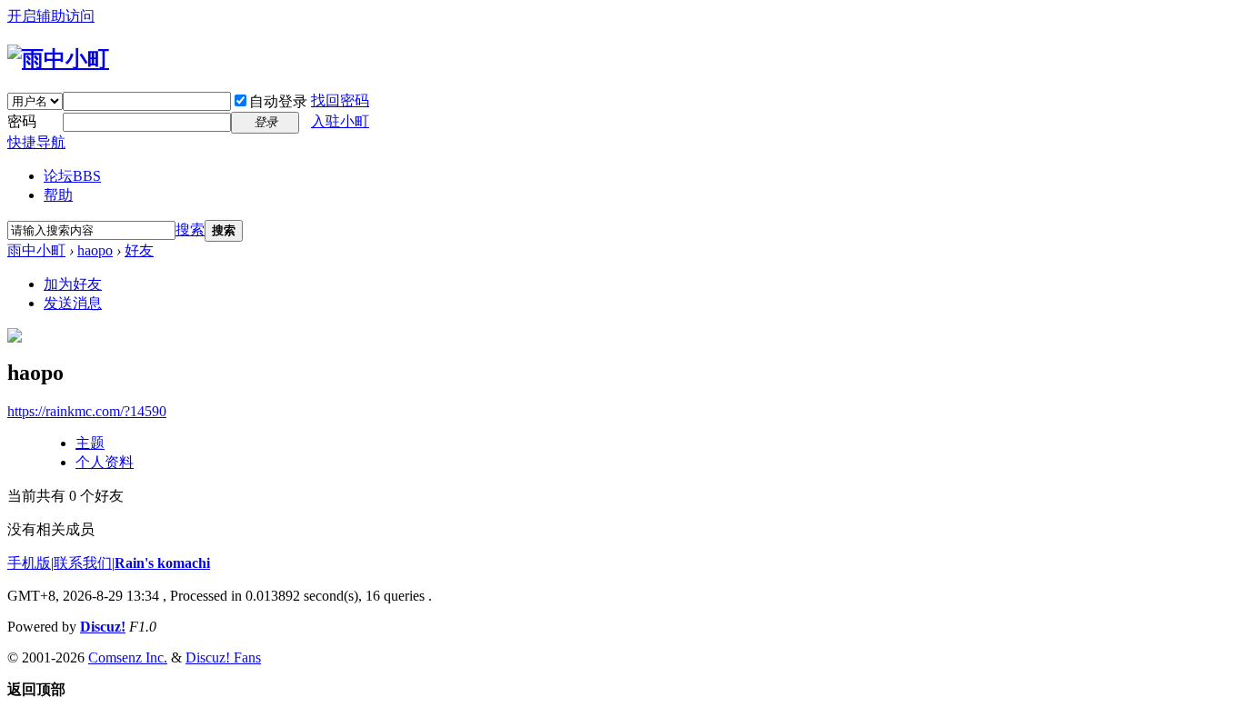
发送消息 (73, 303)
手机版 (29, 563)
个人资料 (104, 462)
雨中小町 (36, 250)
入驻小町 (340, 121)
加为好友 (73, 284)
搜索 (190, 229)
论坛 (72, 176)
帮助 (58, 195)
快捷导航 (36, 142)
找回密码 (340, 100)
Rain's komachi (162, 563)
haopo (95, 250)
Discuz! (102, 626)
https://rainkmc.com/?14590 (86, 411)
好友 (139, 250)
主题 (90, 443)
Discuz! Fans (223, 657)
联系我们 (83, 563)
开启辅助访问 (51, 16)
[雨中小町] (58, 59)
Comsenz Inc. (127, 657)
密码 (21, 121)
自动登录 (278, 101)
